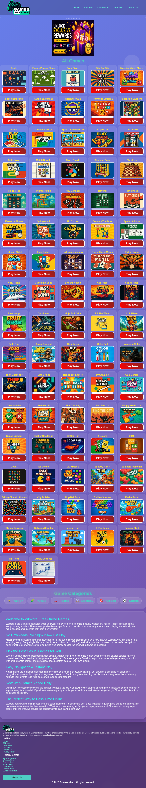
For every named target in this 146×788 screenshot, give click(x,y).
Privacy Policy (9, 752)
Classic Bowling (9, 762)
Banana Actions (9, 758)
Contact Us (133, 7)
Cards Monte (8, 766)
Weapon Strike (9, 760)
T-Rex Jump (8, 764)
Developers (103, 7)
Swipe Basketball (10, 771)
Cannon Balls (8, 769)
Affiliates (88, 7)
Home (76, 7)
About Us (118, 7)
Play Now (14, 89)
